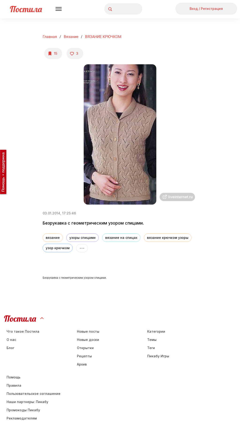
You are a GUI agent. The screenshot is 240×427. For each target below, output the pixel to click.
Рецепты (84, 356)
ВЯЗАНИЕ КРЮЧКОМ (103, 36)
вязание (53, 238)
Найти (121, 9)
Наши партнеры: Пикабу (27, 402)
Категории (156, 331)
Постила (26, 9)
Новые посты (88, 331)
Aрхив (82, 364)
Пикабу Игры (158, 356)
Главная (50, 36)
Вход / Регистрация (206, 9)
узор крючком (58, 248)
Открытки (85, 348)
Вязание (71, 36)
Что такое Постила (23, 331)
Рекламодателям (22, 418)
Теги (151, 348)
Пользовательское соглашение (33, 394)
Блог (10, 348)
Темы (152, 340)
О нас (11, 340)
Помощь (13, 377)
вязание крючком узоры (167, 238)
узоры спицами (82, 238)
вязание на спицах (121, 238)
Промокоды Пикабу (23, 410)
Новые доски (88, 340)
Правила (14, 385)
